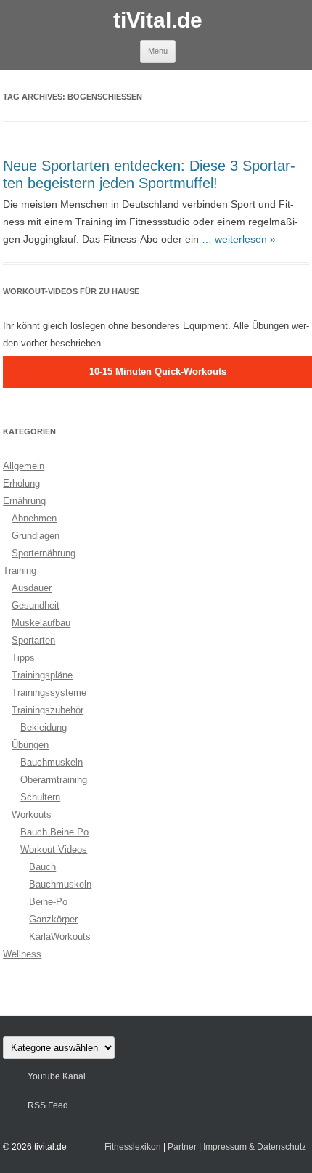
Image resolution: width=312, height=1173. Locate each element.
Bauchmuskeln (51, 762)
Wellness (22, 954)
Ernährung (24, 500)
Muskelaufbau (41, 622)
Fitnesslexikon (132, 1147)
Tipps (23, 657)
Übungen (30, 744)
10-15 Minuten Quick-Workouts (157, 371)
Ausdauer (32, 588)
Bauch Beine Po (54, 832)
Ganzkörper (53, 919)
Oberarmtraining (53, 779)
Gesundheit (35, 605)
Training (19, 570)
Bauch (42, 866)
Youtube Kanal (57, 1076)
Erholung (21, 483)
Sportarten (33, 640)
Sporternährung (43, 553)
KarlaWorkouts (60, 936)
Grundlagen (35, 535)
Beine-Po (48, 901)
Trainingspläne (42, 675)
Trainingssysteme (49, 692)
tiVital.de (157, 20)
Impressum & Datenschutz (254, 1147)
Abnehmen (34, 518)
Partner (182, 1147)
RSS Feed (48, 1105)
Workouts (32, 814)
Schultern (40, 797)
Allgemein (23, 465)
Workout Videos (53, 849)
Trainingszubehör (47, 710)
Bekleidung (43, 727)
